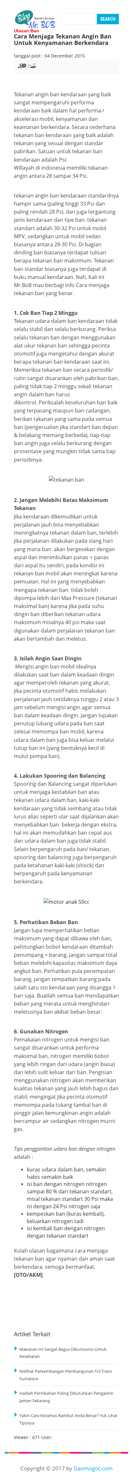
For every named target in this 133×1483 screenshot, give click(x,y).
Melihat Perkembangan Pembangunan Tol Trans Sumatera (65, 1375)
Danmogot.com (93, 1468)
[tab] (29, 69)
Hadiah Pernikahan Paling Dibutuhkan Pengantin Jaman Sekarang (66, 1397)
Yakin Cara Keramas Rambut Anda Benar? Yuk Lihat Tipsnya (68, 1419)
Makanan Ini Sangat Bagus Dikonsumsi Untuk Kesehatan (63, 1353)
